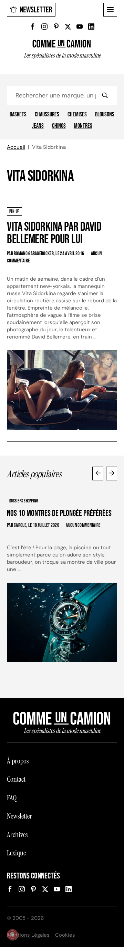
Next (111, 473)
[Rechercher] (105, 95)
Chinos (59, 126)
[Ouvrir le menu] (110, 10)
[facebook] (33, 26)
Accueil (16, 147)
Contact (16, 779)
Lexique (16, 853)
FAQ (12, 798)
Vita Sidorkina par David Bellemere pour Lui (54, 233)
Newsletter (36, 10)
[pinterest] (56, 26)
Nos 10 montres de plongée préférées (59, 513)
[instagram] (44, 26)
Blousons (104, 114)
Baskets (18, 114)
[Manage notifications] (12, 934)
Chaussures (47, 114)
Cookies (65, 935)
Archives (17, 835)
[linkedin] (91, 26)
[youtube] (79, 26)
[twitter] (68, 26)
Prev (97, 473)
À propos (18, 761)
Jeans (38, 126)
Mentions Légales (28, 935)
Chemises (77, 114)
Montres (83, 126)
